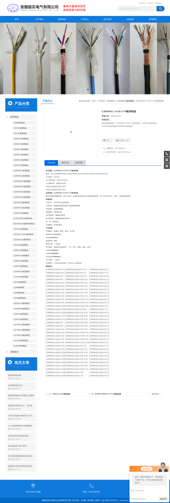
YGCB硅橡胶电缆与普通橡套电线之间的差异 (21, 426)
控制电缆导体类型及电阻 (18, 436)
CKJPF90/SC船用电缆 (21, 171)
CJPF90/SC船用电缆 (21, 149)
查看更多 (14, 352)
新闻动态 (62, 19)
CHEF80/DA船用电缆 (21, 303)
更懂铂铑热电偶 (14, 375)
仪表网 (83, 500)
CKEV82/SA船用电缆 (21, 202)
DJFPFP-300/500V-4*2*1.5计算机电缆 (108, 394)
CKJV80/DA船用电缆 (21, 309)
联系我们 (158, 3)
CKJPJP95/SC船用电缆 (21, 192)
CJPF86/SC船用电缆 (21, 160)
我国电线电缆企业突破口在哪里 (21, 396)
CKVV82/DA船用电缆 (21, 325)
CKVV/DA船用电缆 (20, 341)
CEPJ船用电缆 (18, 287)
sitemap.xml (124, 500)
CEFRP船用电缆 (19, 298)
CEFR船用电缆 (19, 123)
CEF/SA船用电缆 (19, 282)
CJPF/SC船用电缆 (20, 133)
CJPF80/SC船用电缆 (21, 139)
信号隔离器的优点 (15, 385)
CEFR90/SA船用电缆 (21, 256)
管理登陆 (90, 500)
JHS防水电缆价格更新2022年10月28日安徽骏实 (21, 416)
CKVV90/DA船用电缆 (21, 330)
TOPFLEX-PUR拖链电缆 (61, 394)
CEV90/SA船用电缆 (20, 277)
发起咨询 (163, 499)
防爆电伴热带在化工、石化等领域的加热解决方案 (21, 406)
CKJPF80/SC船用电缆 (21, 176)
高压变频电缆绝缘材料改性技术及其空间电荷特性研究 (21, 456)
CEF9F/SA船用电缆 (20, 319)
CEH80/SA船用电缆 (20, 261)
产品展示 (101, 101)
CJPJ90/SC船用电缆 (20, 155)
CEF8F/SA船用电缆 (20, 314)
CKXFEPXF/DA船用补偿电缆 (24, 218)
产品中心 (85, 19)
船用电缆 (14, 117)
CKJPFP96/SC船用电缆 (22, 181)
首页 (17, 19)
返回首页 (142, 3)
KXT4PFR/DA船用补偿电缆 (23, 224)
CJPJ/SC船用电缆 (19, 128)
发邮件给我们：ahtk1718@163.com (118, 152)
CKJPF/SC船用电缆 (20, 266)
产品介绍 (51, 163)
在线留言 (150, 3)
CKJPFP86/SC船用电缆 (22, 186)
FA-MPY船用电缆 (20, 346)
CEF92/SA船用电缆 (20, 245)
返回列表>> (156, 394)
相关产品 (65, 163)
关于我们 (39, 19)
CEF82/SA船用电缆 (20, 250)
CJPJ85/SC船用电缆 (20, 165)
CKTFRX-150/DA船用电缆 (23, 234)
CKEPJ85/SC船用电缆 (21, 208)
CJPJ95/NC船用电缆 (21, 213)
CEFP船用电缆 (18, 293)
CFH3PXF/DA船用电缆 (22, 240)
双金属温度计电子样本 (17, 446)
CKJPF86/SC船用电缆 (21, 271)
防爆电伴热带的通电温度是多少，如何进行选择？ (21, 466)
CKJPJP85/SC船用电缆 (21, 197)
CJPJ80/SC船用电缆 (20, 144)
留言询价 (79, 163)
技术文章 (108, 19)
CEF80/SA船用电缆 (20, 229)
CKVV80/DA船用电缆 (21, 335)
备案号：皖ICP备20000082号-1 (107, 500)
